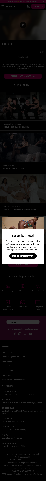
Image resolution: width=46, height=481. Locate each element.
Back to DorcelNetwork (23, 256)
